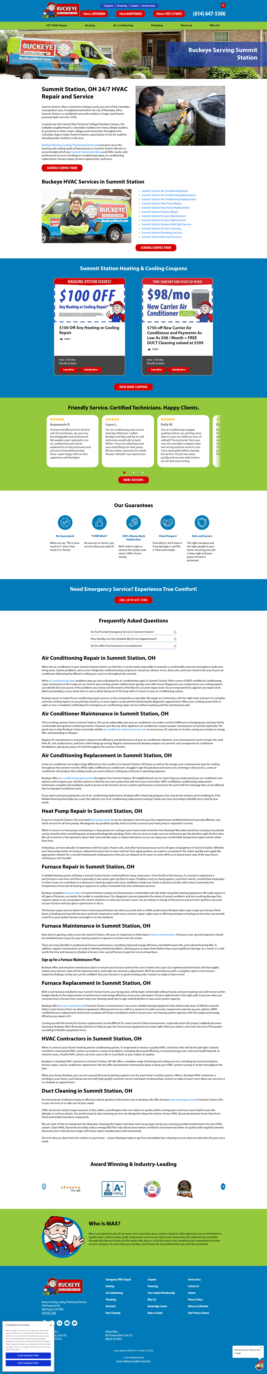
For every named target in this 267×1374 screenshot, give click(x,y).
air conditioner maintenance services (124, 729)
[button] (124, 472)
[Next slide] (223, 1186)
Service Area (148, 6)
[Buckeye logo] (60, 10)
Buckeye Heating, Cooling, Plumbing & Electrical (69, 145)
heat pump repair (100, 820)
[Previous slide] (44, 1186)
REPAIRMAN (98, 14)
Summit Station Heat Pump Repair (162, 203)
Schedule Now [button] (90, 369)
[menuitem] (109, 5)
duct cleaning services (183, 1100)
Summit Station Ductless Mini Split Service (166, 224)
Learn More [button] (68, 369)
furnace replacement (71, 1006)
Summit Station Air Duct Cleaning (161, 228)
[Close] (51, 1325)
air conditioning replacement (76, 778)
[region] (28, 1346)
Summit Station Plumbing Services (162, 233)
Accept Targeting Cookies (28, 1355)
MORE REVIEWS (133, 480)
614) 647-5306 (49, 1313)
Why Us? (215, 25)
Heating (90, 25)
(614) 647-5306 (209, 14)
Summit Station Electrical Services (162, 237)
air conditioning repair (62, 681)
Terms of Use (146, 1361)
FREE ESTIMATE (173, 14)
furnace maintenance (162, 934)
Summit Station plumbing (86, 152)
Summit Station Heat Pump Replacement (166, 207)
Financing (122, 6)
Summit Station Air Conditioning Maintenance (169, 195)
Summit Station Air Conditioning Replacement (169, 199)
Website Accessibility (132, 1361)
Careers (135, 6)
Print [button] (67, 339)
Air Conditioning (123, 25)
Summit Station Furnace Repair (160, 212)
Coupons (109, 6)
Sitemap (119, 1361)
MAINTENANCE (134, 14)
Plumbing (157, 25)
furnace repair (73, 893)
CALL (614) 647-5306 (134, 600)
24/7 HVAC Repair (56, 25)
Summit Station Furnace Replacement (164, 220)
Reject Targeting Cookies (28, 1363)
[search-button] (223, 5)
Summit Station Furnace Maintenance (164, 216)
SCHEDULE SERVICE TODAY (62, 168)
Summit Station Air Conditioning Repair (165, 191)
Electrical (186, 25)
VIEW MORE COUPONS (133, 387)
